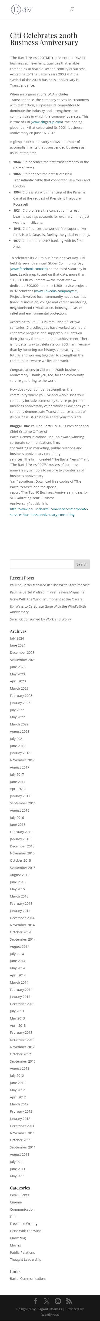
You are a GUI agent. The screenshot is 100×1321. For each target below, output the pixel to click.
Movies (15, 1245)
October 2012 (20, 1054)
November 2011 (22, 1133)
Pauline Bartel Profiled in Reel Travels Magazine (47, 592)
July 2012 (17, 1075)
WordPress (50, 1314)
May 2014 (17, 968)
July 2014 (17, 954)
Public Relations (22, 1252)
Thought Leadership (25, 1259)
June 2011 (17, 1169)
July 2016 (17, 817)
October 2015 (20, 860)
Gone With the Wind (25, 1231)
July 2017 (17, 774)
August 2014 (19, 946)
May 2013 (17, 1018)
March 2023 (19, 688)
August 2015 (19, 875)
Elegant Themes (49, 1309)
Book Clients (19, 1195)
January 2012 (20, 1118)
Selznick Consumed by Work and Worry (40, 619)
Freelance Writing (23, 1223)
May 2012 (17, 1090)
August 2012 (19, 1068)
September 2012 (23, 1061)
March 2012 (19, 1104)
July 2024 (17, 638)
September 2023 (23, 659)
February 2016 (21, 832)
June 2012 (17, 1083)
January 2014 (20, 996)
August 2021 (19, 731)
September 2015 (23, 867)
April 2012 (18, 1097)
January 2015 (20, 910)
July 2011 (17, 1161)
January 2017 (20, 796)
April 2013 (18, 1025)
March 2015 (19, 896)
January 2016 (20, 839)
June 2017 (17, 781)
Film (13, 1216)
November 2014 (22, 925)
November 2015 (22, 853)
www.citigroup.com (47, 122)
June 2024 (17, 645)
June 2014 (17, 961)
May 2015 (17, 889)
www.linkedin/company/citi (56, 291)
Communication (22, 1209)
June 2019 (17, 746)
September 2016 (23, 803)
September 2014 (23, 939)
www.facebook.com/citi (29, 269)
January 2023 (20, 703)
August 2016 (19, 810)
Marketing (18, 1238)
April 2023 (18, 681)
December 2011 (22, 1126)
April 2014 (18, 975)
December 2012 (22, 1039)
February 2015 (21, 903)
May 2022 (17, 717)
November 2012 (22, 1047)
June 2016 (17, 824)
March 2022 (19, 724)
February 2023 (21, 695)
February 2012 (21, 1111)
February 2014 (21, 989)
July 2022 (17, 710)
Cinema (16, 1202)
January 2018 (20, 753)
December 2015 (22, 846)
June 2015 (17, 882)
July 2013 (17, 1011)
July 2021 (17, 738)
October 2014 (20, 932)
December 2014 (22, 918)
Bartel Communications (28, 1278)
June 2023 (17, 667)
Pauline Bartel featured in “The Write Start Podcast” (50, 585)
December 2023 (22, 652)
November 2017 (22, 760)
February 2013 (21, 1032)
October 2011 (20, 1140)
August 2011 (19, 1154)
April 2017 (18, 788)
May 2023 (17, 674)
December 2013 (22, 1004)
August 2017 (19, 767)
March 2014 (19, 982)
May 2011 (17, 1176)
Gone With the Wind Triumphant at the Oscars (46, 599)
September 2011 (23, 1147)
